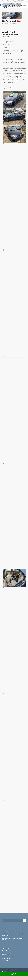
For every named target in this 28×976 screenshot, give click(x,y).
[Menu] (24, 5)
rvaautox (14, 23)
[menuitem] (20, 5)
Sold (10, 23)
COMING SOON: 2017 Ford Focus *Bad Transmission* (13, 931)
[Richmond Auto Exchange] (11, 5)
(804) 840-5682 (5, 960)
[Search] (20, 5)
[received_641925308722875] (12, 15)
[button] (0, 5)
